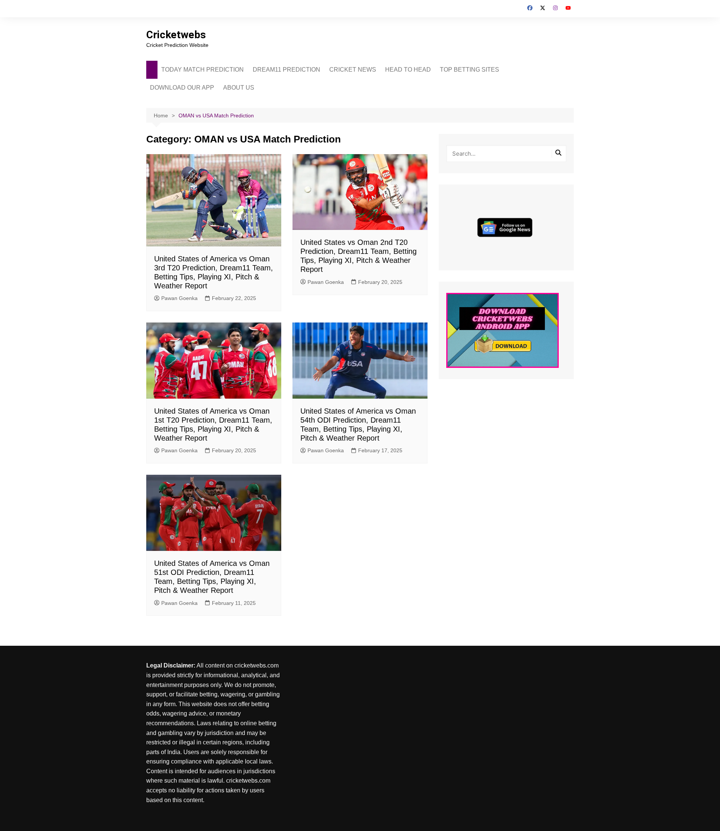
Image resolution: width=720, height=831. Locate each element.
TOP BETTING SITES (469, 69)
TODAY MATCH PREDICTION (202, 69)
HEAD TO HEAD (408, 69)
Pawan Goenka (179, 298)
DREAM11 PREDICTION (286, 69)
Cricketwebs (176, 34)
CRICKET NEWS (352, 69)
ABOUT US (238, 87)
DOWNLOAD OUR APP (182, 87)
